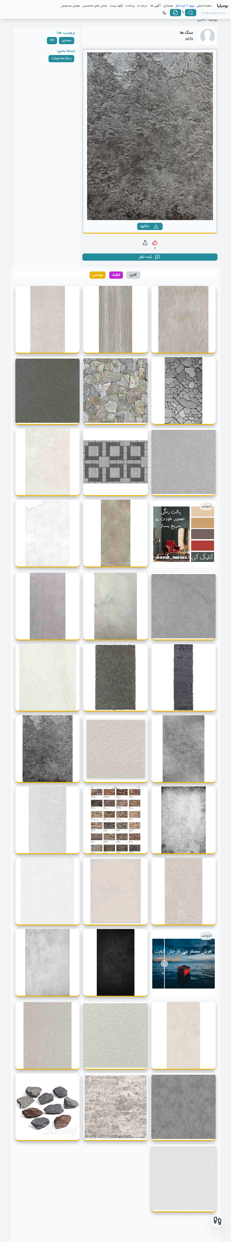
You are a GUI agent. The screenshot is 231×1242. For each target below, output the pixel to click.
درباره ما (142, 6)
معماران (168, 6)
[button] (217, 1220)
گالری (201, 20)
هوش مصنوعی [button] (70, 6)
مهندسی (97, 275)
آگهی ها (155, 6)
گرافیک (116, 275)
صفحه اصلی (204, 6)
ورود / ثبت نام (185, 6)
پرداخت (130, 6)
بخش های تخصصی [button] (94, 6)
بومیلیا (212, 20)
